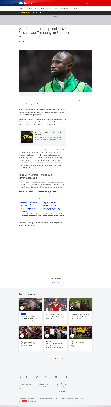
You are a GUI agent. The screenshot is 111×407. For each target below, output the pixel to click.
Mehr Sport (73, 8)
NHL (67, 8)
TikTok (40, 377)
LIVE (31, 8)
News (41, 13)
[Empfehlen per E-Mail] (37, 103)
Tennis (55, 8)
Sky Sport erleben (79, 3)
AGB (37, 398)
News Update (23, 225)
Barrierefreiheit (79, 398)
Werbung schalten (42, 389)
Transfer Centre (24, 13)
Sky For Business (42, 386)
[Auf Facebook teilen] (21, 103)
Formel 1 (42, 8)
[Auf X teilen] (26, 103)
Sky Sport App (60, 386)
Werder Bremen (55, 282)
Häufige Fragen (22, 398)
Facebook (30, 377)
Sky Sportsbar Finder (62, 389)
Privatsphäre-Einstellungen (66, 398)
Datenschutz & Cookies (46, 398)
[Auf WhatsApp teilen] (31, 103)
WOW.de (21, 389)
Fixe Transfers (55, 13)
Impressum (31, 398)
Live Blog (35, 13)
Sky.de (20, 386)
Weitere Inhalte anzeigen (55, 358)
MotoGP (48, 8)
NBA (63, 8)
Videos (26, 8)
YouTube (60, 377)
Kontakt (56, 398)
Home (20, 8)
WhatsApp (70, 377)
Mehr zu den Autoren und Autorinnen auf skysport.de (37, 192)
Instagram (49, 377)
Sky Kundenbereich (61, 391)
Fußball (36, 8)
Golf (59, 8)
